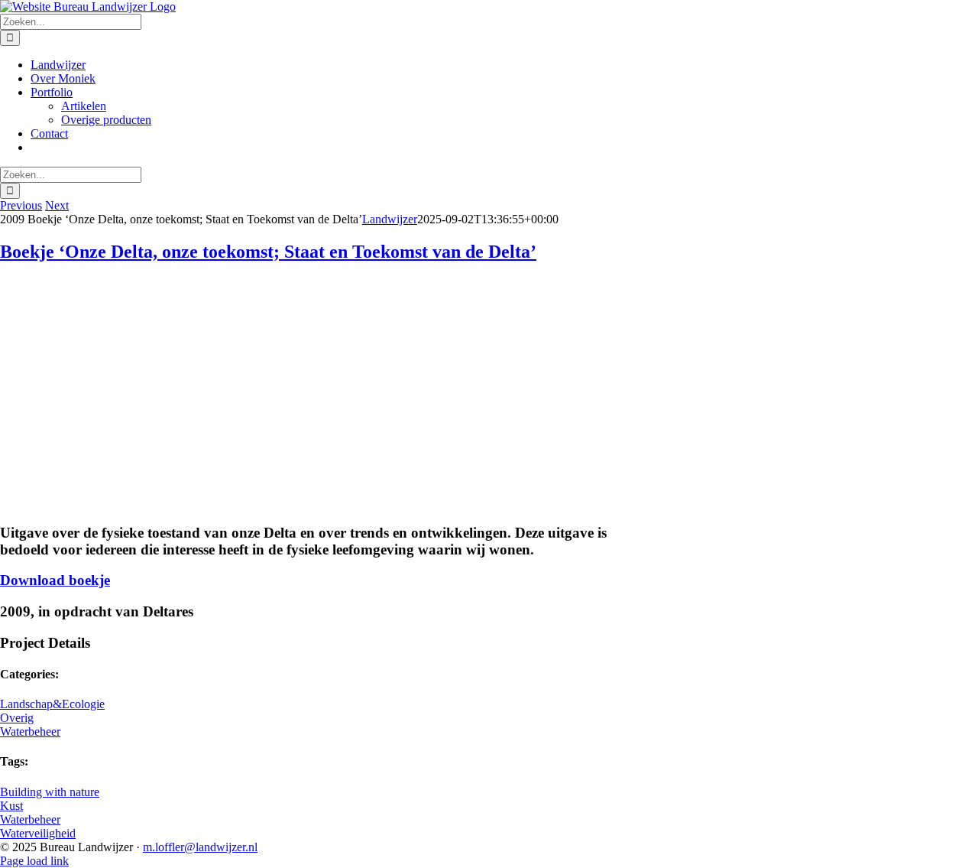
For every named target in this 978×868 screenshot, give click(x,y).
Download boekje (55, 580)
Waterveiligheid (38, 833)
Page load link (34, 860)
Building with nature (49, 791)
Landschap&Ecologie (52, 703)
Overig (17, 717)
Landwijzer (389, 219)
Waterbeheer (30, 731)
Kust (11, 805)
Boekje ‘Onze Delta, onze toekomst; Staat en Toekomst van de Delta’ (268, 252)
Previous (21, 205)
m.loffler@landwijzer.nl (200, 846)
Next (57, 205)
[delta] (114, 502)
